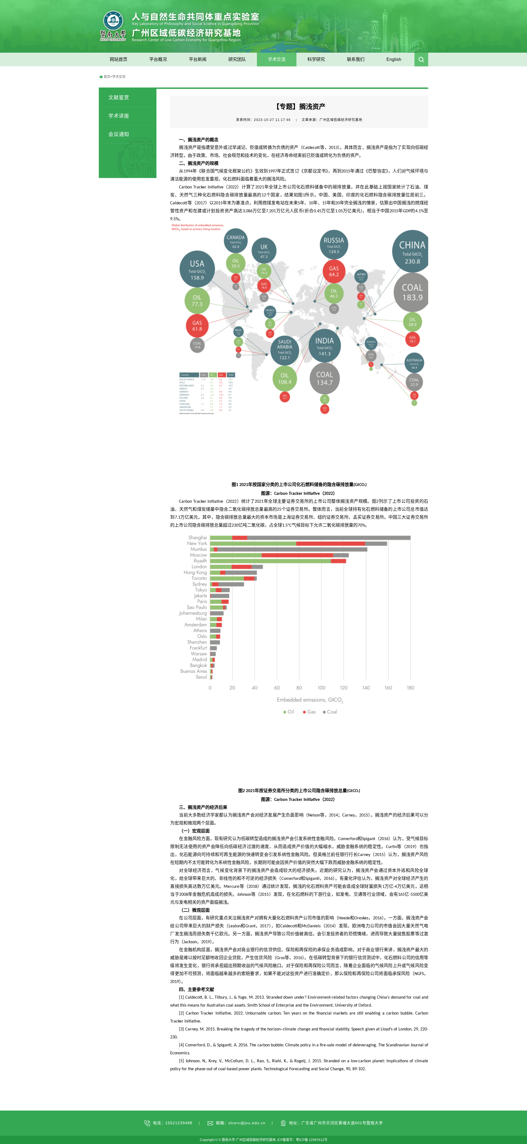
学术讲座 (118, 116)
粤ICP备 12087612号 (311, 1140)
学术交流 (118, 77)
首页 (107, 77)
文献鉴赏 (118, 97)
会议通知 (118, 134)
